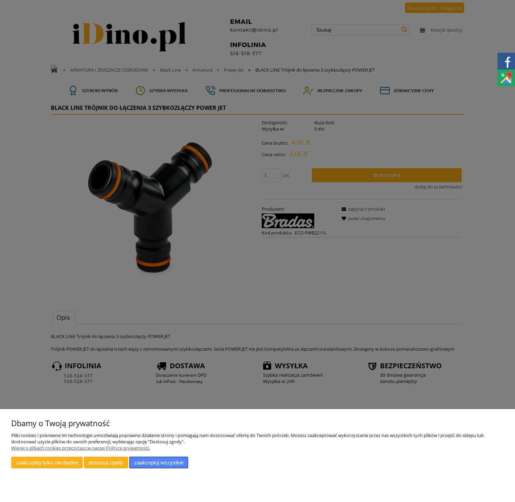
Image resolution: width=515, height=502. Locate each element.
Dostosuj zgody (106, 462)
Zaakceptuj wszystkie (159, 462)
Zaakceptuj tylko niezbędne (47, 462)
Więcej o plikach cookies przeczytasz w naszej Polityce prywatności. (80, 448)
